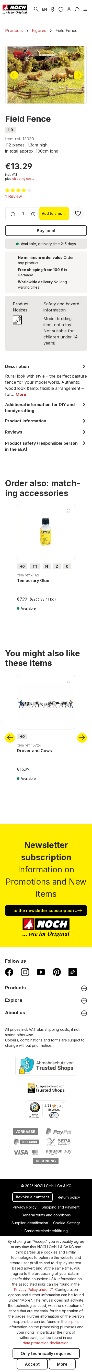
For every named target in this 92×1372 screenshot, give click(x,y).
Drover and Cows (34, 750)
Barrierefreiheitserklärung (46, 1231)
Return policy (69, 1197)
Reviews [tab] (13, 432)
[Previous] (14, 75)
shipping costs (23, 179)
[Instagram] (25, 972)
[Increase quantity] (35, 213)
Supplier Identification (30, 1223)
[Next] (78, 75)
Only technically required (46, 1353)
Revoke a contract (32, 1197)
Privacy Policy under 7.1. (34, 1289)
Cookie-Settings (66, 1223)
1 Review (13, 196)
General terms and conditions (46, 1215)
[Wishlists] (61, 9)
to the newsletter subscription (44, 910)
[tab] (46, 380)
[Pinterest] (57, 972)
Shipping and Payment (60, 1207)
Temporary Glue (33, 580)
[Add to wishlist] (68, 511)
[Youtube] (41, 972)
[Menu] (85, 9)
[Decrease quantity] (11, 213)
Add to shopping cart (55, 213)
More (62, 1364)
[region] (46, 75)
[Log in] (69, 9)
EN (44, 9)
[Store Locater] (53, 9)
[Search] (36, 9)
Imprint (73, 1321)
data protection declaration (45, 1343)
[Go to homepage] (15, 9)
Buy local (46, 230)
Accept (32, 1364)
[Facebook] (9, 972)
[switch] (54, 1115)
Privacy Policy (25, 1207)
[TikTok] (72, 972)
